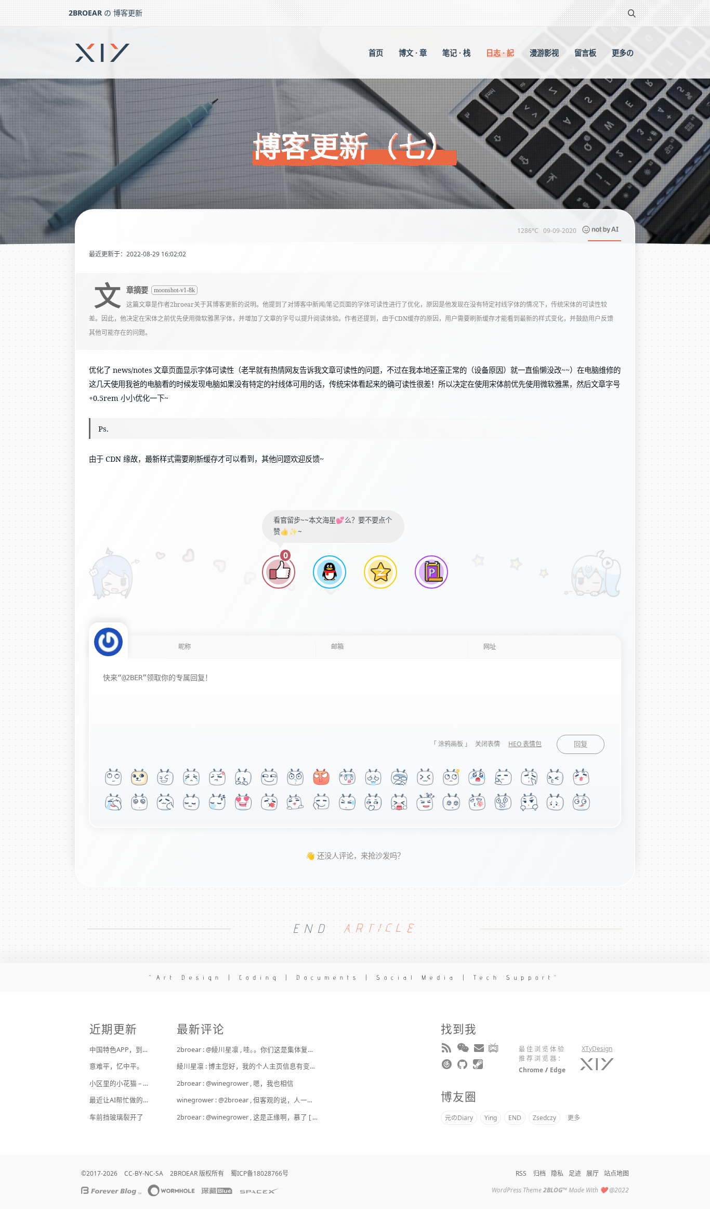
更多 (574, 1117)
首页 (376, 53)
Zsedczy (544, 1117)
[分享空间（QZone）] (380, 573)
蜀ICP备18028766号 (259, 1173)
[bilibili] (494, 1050)
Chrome (531, 1069)
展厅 (592, 1173)
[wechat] (463, 1050)
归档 (539, 1173)
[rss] (447, 1050)
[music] (447, 1066)
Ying (490, 1117)
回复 (580, 744)
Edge (558, 1069)
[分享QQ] (329, 573)
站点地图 (616, 1173)
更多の (623, 53)
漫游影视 (544, 53)
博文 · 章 (413, 53)
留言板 (585, 53)
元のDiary (459, 1117)
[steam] (478, 1066)
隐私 (557, 1173)
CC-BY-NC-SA (143, 1173)
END (514, 1117)
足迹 (575, 1173)
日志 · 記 (500, 53)
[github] (463, 1066)
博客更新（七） (355, 146)
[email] (478, 1050)
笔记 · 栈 (456, 53)
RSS (521, 1173)
